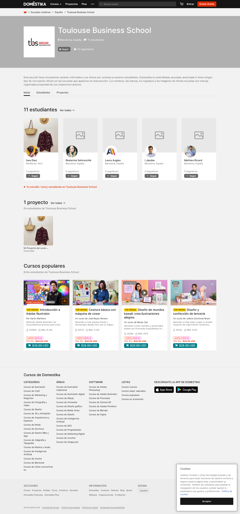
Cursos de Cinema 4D (100, 402)
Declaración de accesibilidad (112, 507)
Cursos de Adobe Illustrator (103, 394)
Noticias (115, 490)
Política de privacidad (70, 507)
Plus (84, 4)
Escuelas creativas (41, 12)
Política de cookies (90, 507)
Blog (122, 490)
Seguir (65, 49)
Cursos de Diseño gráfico (69, 406)
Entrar (190, 4)
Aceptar (206, 501)
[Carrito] (181, 4)
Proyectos (71, 4)
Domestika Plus (52, 495)
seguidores (33, 171)
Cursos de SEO (64, 425)
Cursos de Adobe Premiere (103, 406)
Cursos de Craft (32, 391)
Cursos (27, 490)
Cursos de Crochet (66, 438)
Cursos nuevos (129, 387)
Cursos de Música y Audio (37, 447)
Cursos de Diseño (33, 409)
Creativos (63, 490)
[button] (93, 4)
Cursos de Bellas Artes (68, 410)
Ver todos (66, 110)
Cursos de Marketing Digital (70, 434)
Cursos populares (131, 395)
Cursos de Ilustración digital (70, 394)
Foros (54, 490)
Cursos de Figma (97, 414)
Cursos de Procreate (99, 398)
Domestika (94, 490)
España (59, 12)
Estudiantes (43, 92)
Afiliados (93, 495)
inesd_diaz (29, 251)
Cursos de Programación (68, 429)
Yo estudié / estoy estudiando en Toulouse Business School (61, 186)
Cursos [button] (54, 4)
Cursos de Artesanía (66, 402)
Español (144, 490)
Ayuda (129, 490)
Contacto (105, 490)
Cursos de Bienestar (34, 462)
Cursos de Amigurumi (67, 442)
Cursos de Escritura (34, 428)
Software (96, 382)
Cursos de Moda (32, 424)
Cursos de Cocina (33, 458)
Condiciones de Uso (50, 507)
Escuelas (74, 490)
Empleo (46, 490)
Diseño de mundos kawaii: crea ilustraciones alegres (144, 313)
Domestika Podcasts (33, 495)
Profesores (120, 495)
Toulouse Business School (104, 30)
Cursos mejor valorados (134, 391)
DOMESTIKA (35, 4)
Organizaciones (106, 495)
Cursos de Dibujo (65, 398)
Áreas (60, 382)
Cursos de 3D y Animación (37, 413)
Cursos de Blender (98, 410)
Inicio (27, 92)
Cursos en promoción (133, 399)
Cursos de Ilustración (34, 387)
